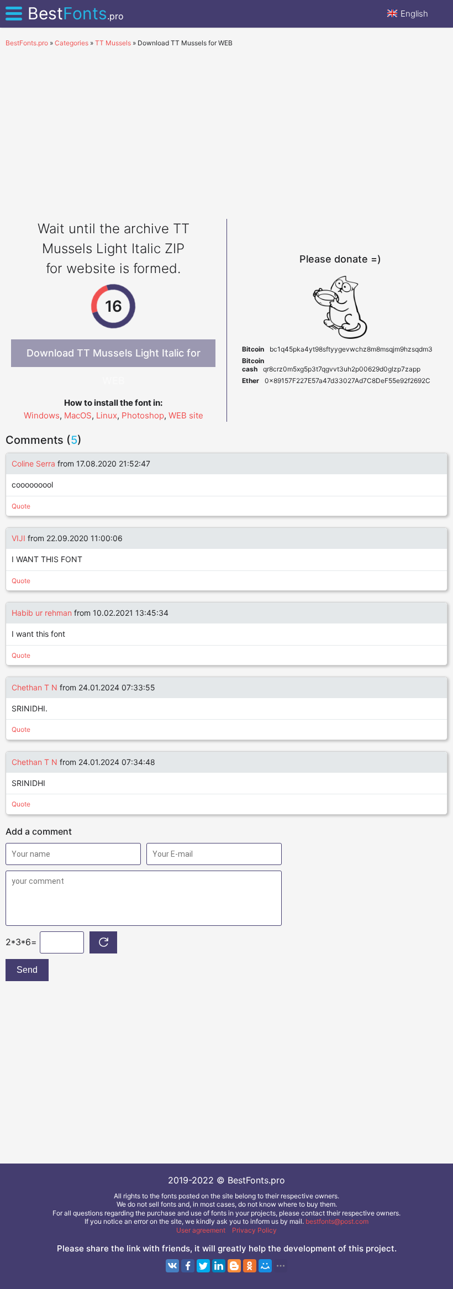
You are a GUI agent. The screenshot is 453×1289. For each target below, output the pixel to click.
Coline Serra (33, 463)
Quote (21, 506)
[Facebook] (187, 1265)
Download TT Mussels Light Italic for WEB (114, 357)
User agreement (200, 1230)
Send (27, 969)
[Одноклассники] (249, 1265)
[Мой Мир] (265, 1265)
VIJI (18, 538)
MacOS (78, 415)
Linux (106, 415)
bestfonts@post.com (336, 1221)
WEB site (185, 415)
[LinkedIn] (218, 1265)
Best (76, 13)
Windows (42, 415)
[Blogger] (234, 1265)
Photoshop (143, 415)
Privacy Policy (254, 1230)
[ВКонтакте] (172, 1265)
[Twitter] (203, 1265)
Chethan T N (36, 687)
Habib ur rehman (42, 612)
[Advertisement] (226, 130)
